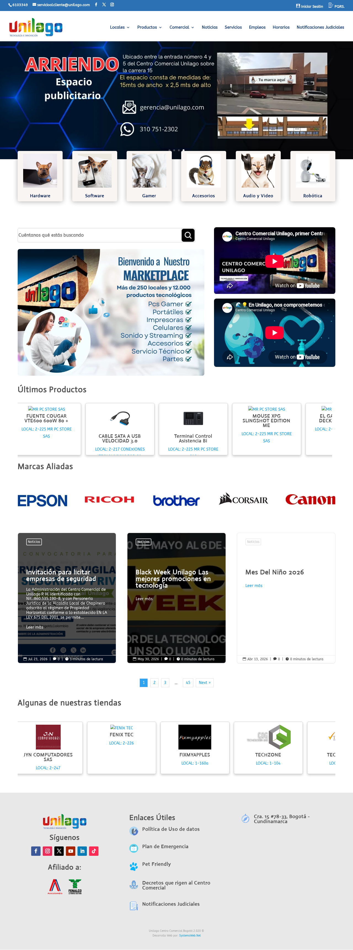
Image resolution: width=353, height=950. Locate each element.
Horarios (281, 27)
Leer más (34, 627)
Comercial (179, 27)
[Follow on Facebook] (36, 851)
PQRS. (339, 6)
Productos (147, 27)
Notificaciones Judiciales (320, 27)
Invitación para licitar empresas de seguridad (67, 601)
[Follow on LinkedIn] (82, 851)
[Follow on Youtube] (70, 851)
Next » (205, 682)
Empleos (257, 27)
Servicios (233, 27)
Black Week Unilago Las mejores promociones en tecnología (176, 586)
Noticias (210, 27)
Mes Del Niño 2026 (286, 598)
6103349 (20, 5)
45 (188, 682)
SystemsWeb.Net (190, 935)
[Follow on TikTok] (93, 851)
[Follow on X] (59, 851)
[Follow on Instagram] (47, 851)
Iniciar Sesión (311, 6)
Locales (117, 27)
